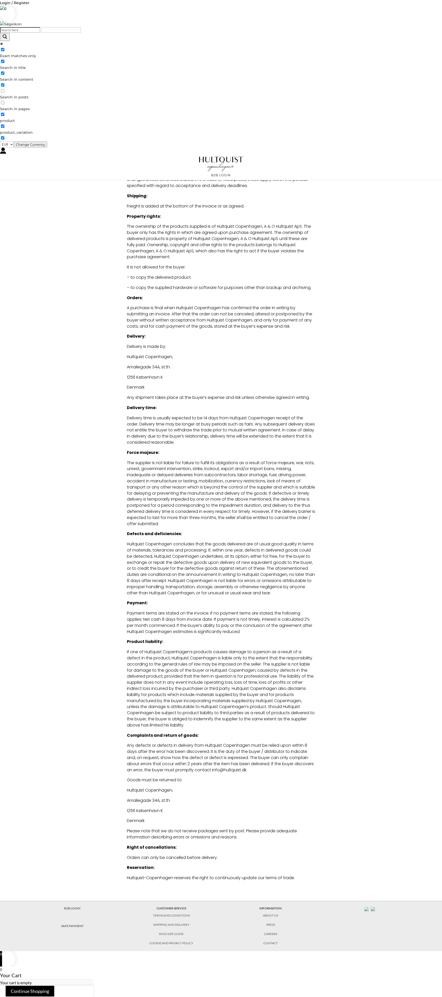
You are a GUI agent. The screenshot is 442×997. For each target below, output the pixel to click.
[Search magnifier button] (5, 37)
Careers (270, 934)
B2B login (221, 175)
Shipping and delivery (171, 925)
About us (270, 915)
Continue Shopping (30, 991)
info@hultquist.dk (229, 770)
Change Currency (30, 144)
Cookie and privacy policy (171, 943)
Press (270, 925)
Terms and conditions (171, 915)
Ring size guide (171, 934)
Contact (270, 943)
